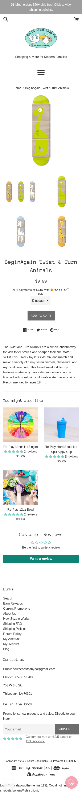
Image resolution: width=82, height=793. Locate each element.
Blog (6, 649)
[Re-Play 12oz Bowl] (20, 487)
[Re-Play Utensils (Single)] (20, 424)
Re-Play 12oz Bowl (20, 509)
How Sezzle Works (16, 618)
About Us (9, 613)
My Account (11, 639)
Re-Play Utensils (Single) (20, 447)
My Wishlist (11, 644)
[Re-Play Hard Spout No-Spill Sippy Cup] (61, 424)
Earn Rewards (13, 603)
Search (8, 598)
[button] (41, 290)
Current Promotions (16, 608)
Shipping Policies (14, 628)
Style (40, 293)
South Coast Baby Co (39, 761)
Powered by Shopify (64, 761)
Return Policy (12, 633)
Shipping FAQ (12, 623)
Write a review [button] (41, 559)
